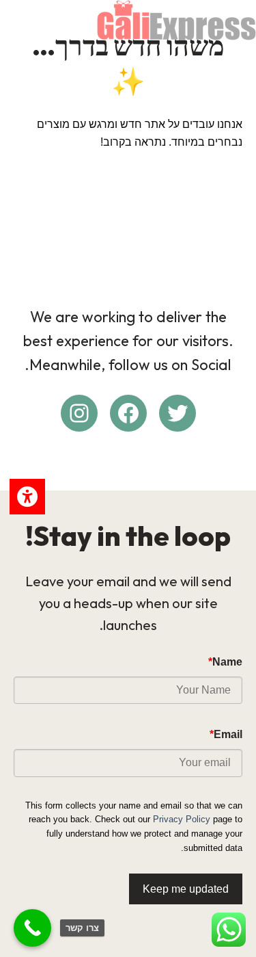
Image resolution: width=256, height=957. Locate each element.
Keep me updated (186, 889)
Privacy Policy (181, 819)
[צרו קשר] (32, 928)
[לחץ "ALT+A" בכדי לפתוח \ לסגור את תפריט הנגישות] (27, 496)
